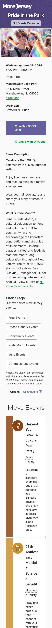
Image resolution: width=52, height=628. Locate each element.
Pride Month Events (22, 345)
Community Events (21, 336)
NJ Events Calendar (26, 23)
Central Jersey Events (24, 363)
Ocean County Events (23, 327)
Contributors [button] (30, 391)
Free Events (17, 317)
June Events (17, 354)
